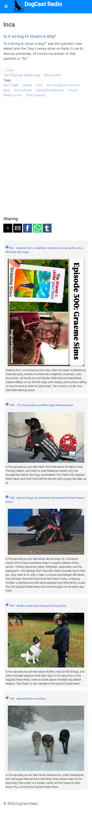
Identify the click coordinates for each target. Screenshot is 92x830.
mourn (73, 90)
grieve (27, 85)
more (10, 70)
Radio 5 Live (12, 95)
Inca (39, 85)
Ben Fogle (11, 85)
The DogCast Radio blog (21, 75)
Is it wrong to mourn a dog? (29, 36)
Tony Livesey (35, 95)
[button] (7, 228)
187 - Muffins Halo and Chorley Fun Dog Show (37, 605)
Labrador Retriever (50, 90)
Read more (52, 75)
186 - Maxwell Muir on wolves (27, 698)
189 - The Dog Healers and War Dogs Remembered (41, 405)
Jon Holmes (23, 90)
